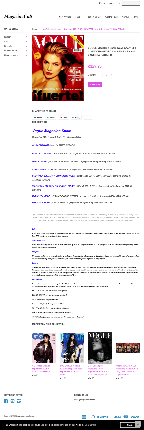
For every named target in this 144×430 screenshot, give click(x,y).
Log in (111, 3)
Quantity (92, 75)
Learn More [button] (90, 425)
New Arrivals (65, 17)
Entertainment (10, 51)
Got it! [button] (130, 425)
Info (136, 17)
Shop (78, 17)
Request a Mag (94, 17)
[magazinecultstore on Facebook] (6, 402)
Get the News (111, 17)
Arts (6, 42)
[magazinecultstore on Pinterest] (12, 402)
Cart (103, 3)
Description (39, 122)
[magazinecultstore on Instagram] (19, 402)
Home (34, 29)
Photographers (11, 55)
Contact (125, 17)
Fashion (7, 37)
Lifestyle (8, 46)
